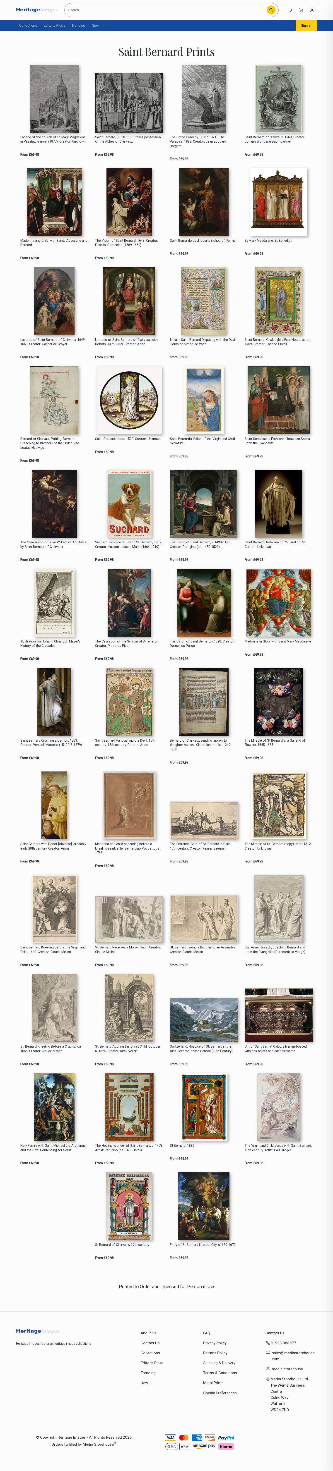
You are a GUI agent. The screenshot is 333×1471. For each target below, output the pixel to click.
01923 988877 (283, 1343)
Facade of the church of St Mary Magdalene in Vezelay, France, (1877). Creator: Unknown (53, 139)
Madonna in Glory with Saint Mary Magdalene (278, 641)
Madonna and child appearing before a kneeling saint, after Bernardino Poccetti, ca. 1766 (127, 848)
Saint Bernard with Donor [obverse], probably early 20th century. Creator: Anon (53, 846)
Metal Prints (213, 1382)
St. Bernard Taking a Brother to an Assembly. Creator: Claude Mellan (203, 950)
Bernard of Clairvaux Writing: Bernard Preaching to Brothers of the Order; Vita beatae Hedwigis (49, 443)
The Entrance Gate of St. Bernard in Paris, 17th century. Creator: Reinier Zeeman (200, 846)
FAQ (206, 1333)
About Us (148, 1333)
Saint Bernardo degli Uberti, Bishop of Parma (203, 241)
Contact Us (150, 1343)
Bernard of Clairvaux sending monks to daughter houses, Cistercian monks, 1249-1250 (201, 745)
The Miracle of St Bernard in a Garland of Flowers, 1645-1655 (275, 743)
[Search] (271, 9)
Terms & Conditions (220, 1373)
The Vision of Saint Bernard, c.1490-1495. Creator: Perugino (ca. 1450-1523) (200, 544)
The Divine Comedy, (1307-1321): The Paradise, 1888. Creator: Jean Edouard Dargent (198, 141)
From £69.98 (29, 155)
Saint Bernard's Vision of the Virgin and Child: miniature (203, 441)
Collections (28, 25)
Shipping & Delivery (219, 1363)
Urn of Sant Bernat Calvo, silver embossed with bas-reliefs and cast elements (276, 1049)
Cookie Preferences (220, 1393)
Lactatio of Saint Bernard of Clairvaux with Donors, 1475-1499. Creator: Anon (126, 342)
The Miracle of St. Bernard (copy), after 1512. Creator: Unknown (278, 846)
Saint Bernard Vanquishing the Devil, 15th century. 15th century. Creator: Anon (125, 743)
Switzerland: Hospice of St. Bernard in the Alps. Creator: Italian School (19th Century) (201, 1049)
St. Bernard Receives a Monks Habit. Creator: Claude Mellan (128, 950)
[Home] (37, 10)
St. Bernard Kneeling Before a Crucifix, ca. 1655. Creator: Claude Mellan (51, 1049)
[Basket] (301, 10)
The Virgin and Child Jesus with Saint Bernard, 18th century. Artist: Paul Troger (278, 1148)
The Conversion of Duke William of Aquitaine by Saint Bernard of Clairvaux (53, 544)
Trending (78, 25)
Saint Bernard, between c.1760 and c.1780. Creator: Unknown (276, 544)
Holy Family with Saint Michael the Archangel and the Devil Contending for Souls (53, 1148)
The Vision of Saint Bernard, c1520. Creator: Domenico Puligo (202, 644)
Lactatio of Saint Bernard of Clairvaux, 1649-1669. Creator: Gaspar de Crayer (53, 342)
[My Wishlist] (290, 10)
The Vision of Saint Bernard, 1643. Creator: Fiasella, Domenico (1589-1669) (126, 243)
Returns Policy (215, 1353)
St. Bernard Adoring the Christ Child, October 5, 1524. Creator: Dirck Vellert (127, 1049)
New (95, 25)
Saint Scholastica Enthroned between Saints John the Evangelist (277, 441)
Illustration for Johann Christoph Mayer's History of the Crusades (50, 644)
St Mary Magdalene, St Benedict (268, 241)
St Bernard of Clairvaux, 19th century (122, 1245)
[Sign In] (312, 10)
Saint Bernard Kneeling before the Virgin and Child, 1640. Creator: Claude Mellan (53, 950)
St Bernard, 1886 (182, 1146)
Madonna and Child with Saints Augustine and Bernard (53, 243)
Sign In (306, 26)
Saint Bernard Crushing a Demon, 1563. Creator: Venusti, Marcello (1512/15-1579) (51, 743)
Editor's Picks (54, 25)
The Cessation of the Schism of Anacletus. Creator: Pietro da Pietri (127, 644)
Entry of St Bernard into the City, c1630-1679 (203, 1245)
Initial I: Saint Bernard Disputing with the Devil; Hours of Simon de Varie (203, 342)
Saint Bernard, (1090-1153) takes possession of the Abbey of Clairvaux (128, 139)
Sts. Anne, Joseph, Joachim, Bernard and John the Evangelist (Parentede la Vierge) (275, 950)
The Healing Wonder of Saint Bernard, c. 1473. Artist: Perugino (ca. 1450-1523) (129, 1148)
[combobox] (166, 10)
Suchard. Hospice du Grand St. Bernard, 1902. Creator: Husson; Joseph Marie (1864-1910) (128, 544)
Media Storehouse (98, 1444)
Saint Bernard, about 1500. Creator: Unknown (128, 439)
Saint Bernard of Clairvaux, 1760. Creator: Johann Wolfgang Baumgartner (275, 139)
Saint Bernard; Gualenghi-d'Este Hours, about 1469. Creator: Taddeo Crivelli (278, 342)
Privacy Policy (215, 1343)
